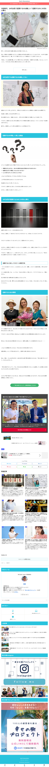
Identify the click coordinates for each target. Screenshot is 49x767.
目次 (23, 70)
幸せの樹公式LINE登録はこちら (24, 430)
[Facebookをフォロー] (21, 594)
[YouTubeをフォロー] (24, 594)
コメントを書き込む (24, 559)
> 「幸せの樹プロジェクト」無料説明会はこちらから (24, 385)
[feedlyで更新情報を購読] (26, 594)
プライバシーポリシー (24, 760)
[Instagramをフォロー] (23, 594)
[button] (47, 600)
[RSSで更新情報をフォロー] (28, 594)
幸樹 (24, 584)
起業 (3, 449)
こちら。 (16, 592)
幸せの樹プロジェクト (30, 590)
